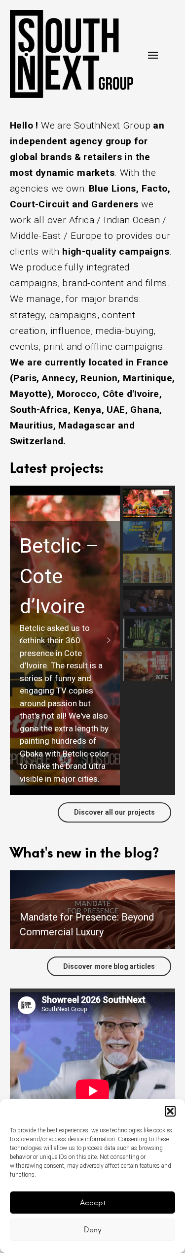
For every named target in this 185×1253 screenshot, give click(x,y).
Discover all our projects (114, 812)
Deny (93, 1229)
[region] (92, 640)
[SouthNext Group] (71, 54)
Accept (93, 1202)
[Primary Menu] (153, 55)
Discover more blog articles (109, 966)
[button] (170, 1111)
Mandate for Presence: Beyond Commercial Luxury (87, 924)
